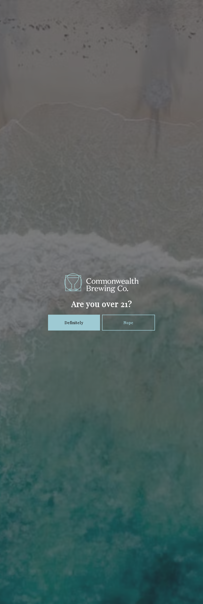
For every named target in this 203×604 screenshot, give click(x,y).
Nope (128, 322)
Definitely (74, 322)
